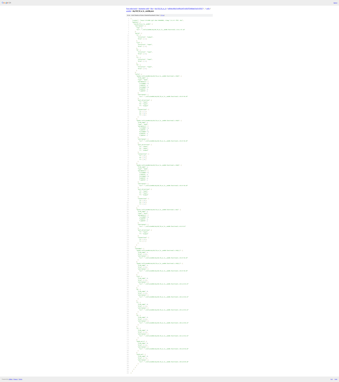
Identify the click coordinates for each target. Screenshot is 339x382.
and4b (128, 11)
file (162, 15)
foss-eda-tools (131, 9)
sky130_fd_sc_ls (160, 9)
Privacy (15, 379)
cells (208, 9)
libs (151, 9)
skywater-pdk (144, 9)
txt (332, 379)
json (335, 379)
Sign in (335, 3)
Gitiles (10, 379)
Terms (20, 379)
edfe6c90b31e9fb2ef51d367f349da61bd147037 (185, 9)
